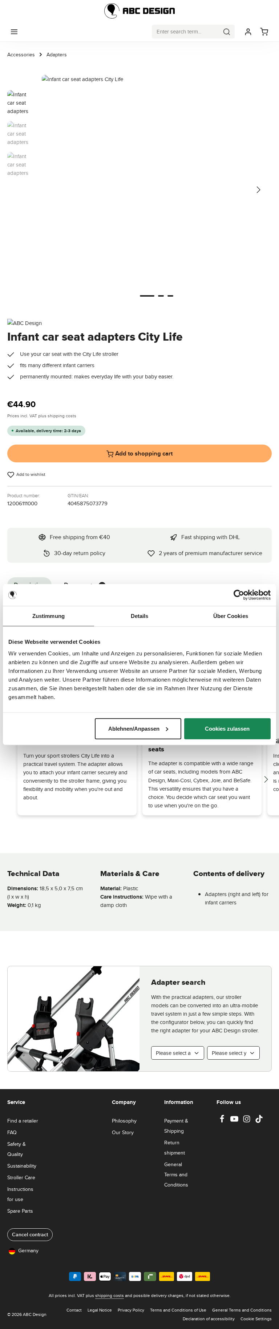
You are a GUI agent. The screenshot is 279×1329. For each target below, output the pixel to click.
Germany (28, 1250)
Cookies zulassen (227, 728)
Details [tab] (140, 616)
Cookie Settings (256, 1319)
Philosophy (124, 1120)
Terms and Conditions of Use (178, 1310)
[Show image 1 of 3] (147, 296)
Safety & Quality (16, 1149)
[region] (139, 189)
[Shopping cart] (264, 32)
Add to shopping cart (143, 453)
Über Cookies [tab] (230, 616)
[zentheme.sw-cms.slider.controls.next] (265, 779)
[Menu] (14, 32)
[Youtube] (235, 1121)
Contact (74, 1310)
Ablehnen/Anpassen (133, 728)
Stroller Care (21, 1177)
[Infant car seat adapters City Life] (156, 189)
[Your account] (248, 32)
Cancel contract (30, 1234)
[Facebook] (222, 1121)
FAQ (12, 1132)
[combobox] (185, 31)
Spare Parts (20, 1210)
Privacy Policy (131, 1310)
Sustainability (21, 1165)
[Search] (227, 31)
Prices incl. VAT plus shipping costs (41, 416)
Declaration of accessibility (209, 1319)
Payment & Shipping (176, 1126)
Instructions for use (20, 1194)
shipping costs (109, 1295)
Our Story (123, 1132)
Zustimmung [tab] (48, 616)
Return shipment (174, 1147)
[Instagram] (247, 1121)
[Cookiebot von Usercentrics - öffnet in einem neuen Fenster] (239, 595)
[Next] (258, 189)
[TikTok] (259, 1121)
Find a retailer (22, 1120)
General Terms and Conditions (176, 1174)
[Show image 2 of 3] (161, 296)
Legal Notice (100, 1310)
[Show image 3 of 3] (170, 296)
